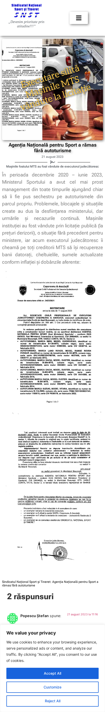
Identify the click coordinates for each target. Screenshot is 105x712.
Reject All (52, 701)
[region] (52, 668)
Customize (52, 687)
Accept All (52, 673)
